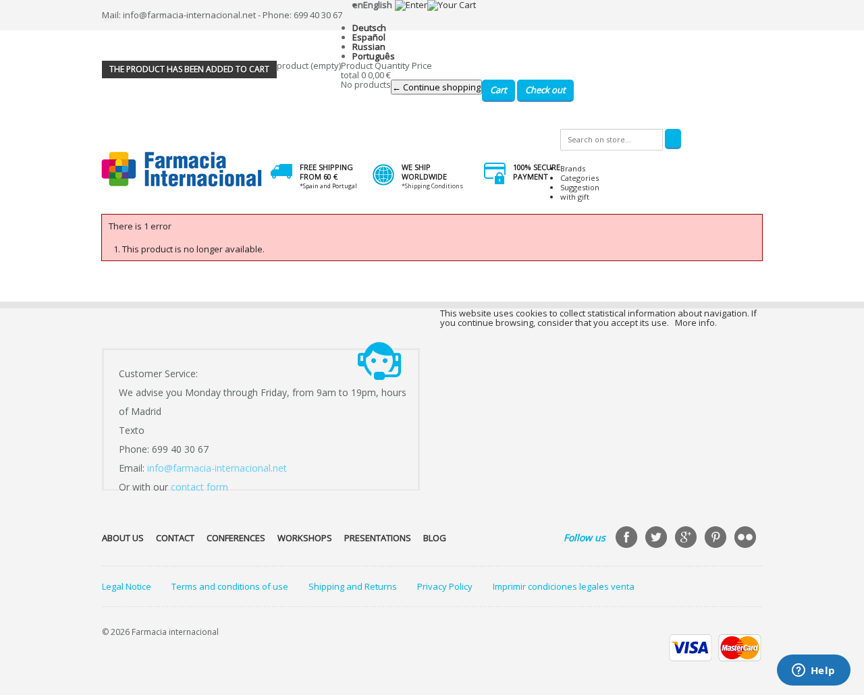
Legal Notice (126, 586)
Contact (175, 538)
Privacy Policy (445, 586)
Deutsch (369, 28)
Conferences (236, 538)
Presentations (377, 538)
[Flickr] (746, 538)
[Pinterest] (717, 538)
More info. (696, 322)
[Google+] (687, 538)
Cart (498, 90)
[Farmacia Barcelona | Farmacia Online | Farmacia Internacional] (182, 169)
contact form (199, 486)
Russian (368, 46)
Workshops (304, 538)
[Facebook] (628, 538)
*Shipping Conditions (432, 186)
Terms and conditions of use (229, 586)
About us (123, 538)
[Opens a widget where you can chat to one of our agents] (813, 671)
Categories (579, 178)
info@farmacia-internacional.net (217, 468)
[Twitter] (657, 538)
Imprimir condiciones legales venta (563, 586)
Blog (434, 538)
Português (373, 56)
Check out (545, 90)
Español (368, 37)
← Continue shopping (436, 87)
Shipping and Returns (352, 586)
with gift (574, 197)
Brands (572, 168)
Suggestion (579, 187)
